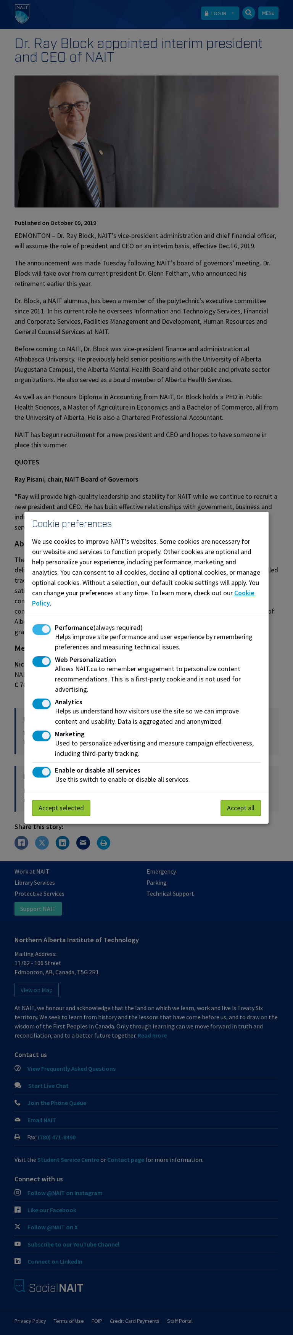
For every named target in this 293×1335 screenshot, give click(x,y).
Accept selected (61, 807)
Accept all (240, 807)
